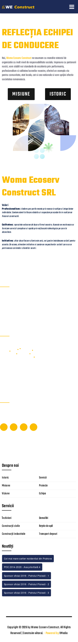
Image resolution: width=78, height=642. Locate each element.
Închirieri (6, 518)
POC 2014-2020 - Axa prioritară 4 (22, 567)
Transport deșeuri (48, 534)
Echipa (42, 493)
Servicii (43, 477)
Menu (71, 7)
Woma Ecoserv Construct (18, 58)
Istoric (5, 477)
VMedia (63, 633)
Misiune (6, 485)
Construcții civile (11, 526)
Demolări (43, 518)
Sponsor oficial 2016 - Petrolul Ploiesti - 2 (26, 584)
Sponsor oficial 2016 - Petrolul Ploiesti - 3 (26, 592)
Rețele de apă (46, 526)
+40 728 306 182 (10, 313)
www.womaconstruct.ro (13, 319)
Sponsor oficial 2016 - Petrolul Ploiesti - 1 (26, 575)
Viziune (5, 493)
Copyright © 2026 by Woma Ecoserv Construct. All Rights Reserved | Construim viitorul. (39, 630)
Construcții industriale (13, 534)
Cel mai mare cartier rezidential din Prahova (28, 558)
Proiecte (43, 485)
